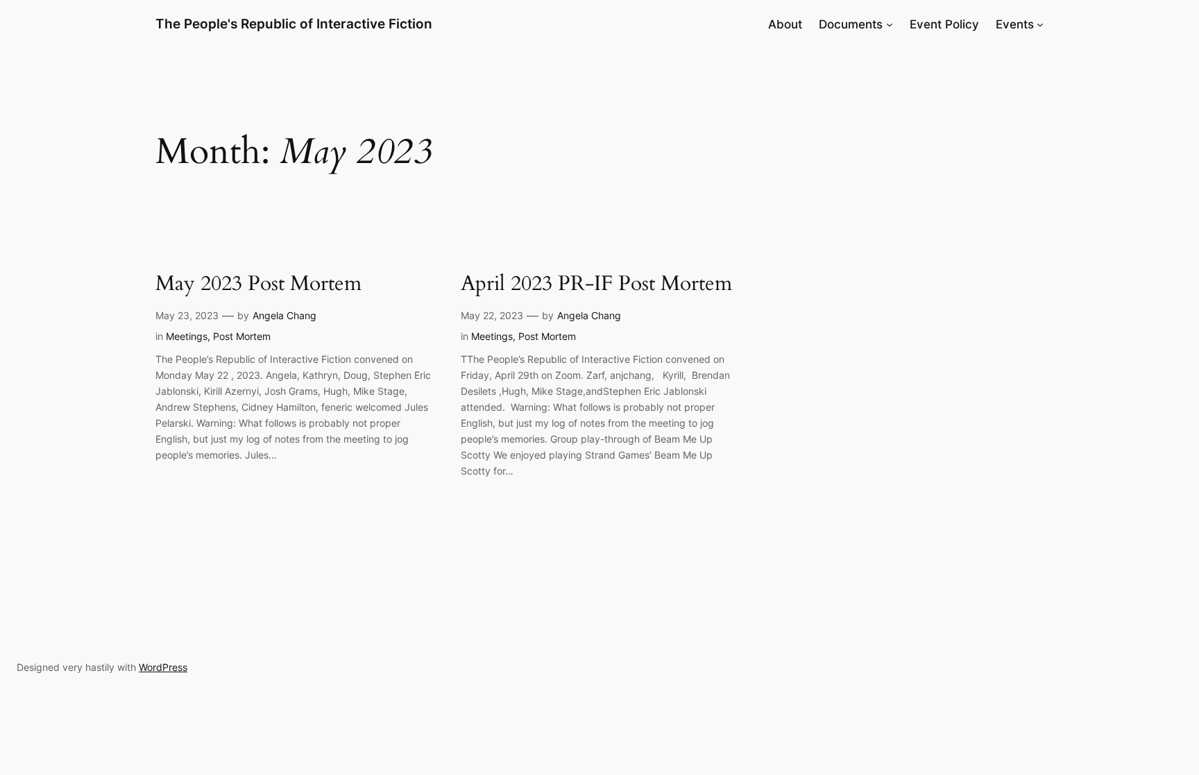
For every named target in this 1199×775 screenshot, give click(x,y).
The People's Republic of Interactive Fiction (293, 23)
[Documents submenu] (889, 24)
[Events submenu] (1040, 24)
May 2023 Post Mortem (258, 284)
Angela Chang (284, 315)
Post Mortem (242, 336)
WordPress (163, 667)
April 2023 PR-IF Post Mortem (596, 284)
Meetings (186, 336)
